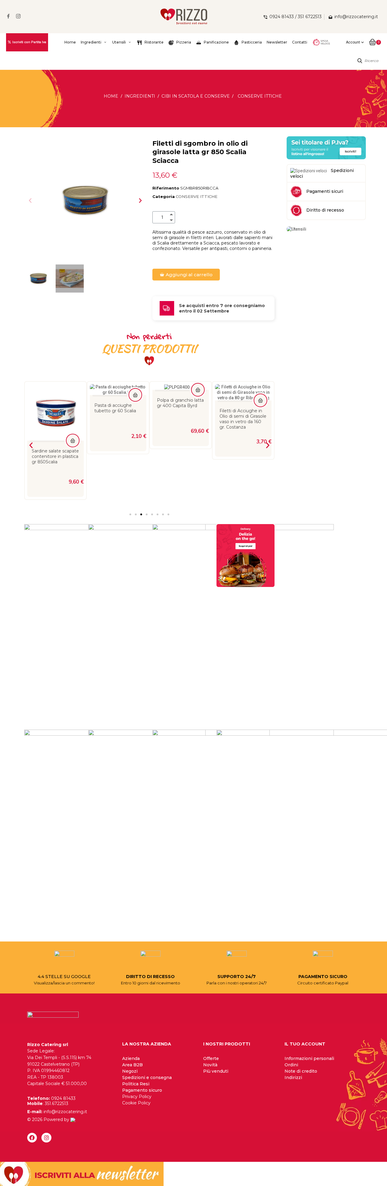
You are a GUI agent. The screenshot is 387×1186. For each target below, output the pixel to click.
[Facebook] (32, 1137)
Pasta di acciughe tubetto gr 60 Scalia (52, 408)
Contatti (299, 42)
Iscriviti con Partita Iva (29, 42)
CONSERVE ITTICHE (196, 196)
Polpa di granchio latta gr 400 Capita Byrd (117, 402)
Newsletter (277, 42)
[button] (30, 200)
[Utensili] (296, 228)
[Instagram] (46, 1137)
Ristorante (154, 42)
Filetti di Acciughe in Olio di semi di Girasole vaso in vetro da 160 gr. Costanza (180, 419)
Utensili (119, 42)
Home (70, 42)
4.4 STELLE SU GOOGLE (64, 976)
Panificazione (216, 42)
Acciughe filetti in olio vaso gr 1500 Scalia (242, 408)
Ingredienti (91, 42)
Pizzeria (183, 42)
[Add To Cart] (73, 395)
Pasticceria (251, 42)
